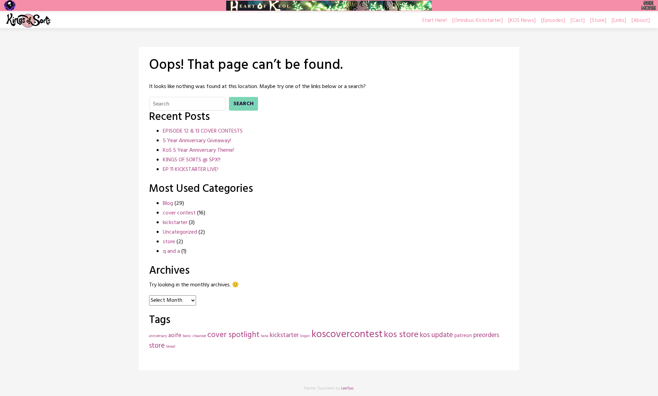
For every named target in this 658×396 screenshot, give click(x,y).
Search (243, 103)
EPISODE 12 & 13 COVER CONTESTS (203, 131)
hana (264, 336)
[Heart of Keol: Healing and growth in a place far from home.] (329, 6)
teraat (170, 347)
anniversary (158, 336)
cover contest (179, 213)
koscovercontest (347, 334)
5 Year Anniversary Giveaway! (197, 140)
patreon (463, 336)
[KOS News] (522, 20)
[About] (641, 20)
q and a (171, 251)
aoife (174, 335)
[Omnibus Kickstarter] (477, 20)
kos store (401, 335)
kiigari (305, 336)
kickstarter (175, 222)
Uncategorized (180, 232)
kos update (436, 335)
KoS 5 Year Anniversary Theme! (198, 150)
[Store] (598, 20)
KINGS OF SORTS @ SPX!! (191, 160)
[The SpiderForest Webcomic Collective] (9, 5)
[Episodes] (553, 20)
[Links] (619, 20)
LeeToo (347, 388)
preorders (486, 335)
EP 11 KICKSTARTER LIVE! (190, 169)
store (169, 241)
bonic (187, 336)
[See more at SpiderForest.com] (648, 5)
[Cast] (578, 20)
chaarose (199, 336)
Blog (168, 203)
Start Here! (434, 20)
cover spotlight (233, 335)
